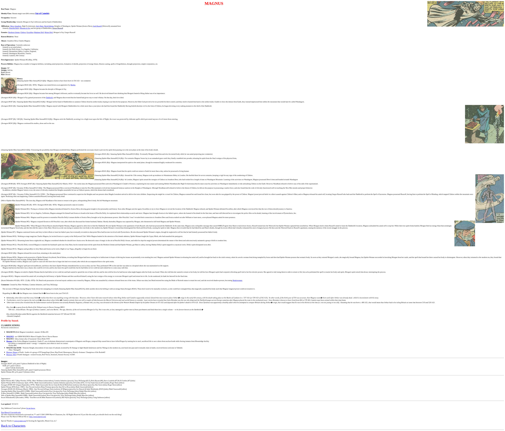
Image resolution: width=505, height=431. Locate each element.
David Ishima (49, 26)
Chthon (23, 32)
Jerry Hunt (39, 26)
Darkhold (49, 98)
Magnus (9, 341)
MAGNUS (10, 336)
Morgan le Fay (25, 28)
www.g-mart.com (20, 421)
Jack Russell (97, 26)
